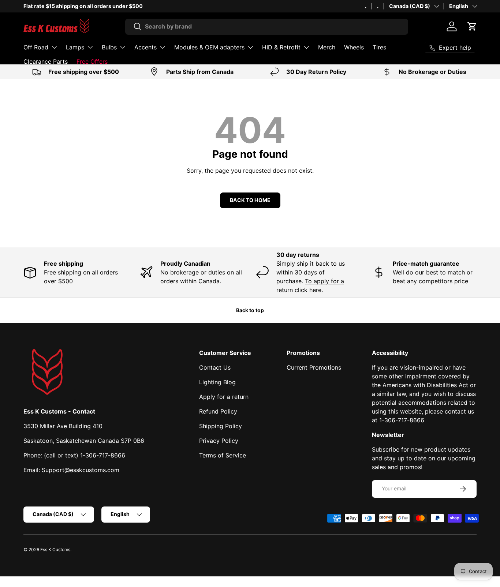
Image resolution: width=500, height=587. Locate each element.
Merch (326, 47)
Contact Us (215, 367)
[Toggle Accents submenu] (162, 47)
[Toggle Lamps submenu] (90, 47)
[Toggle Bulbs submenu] (122, 47)
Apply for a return (224, 396)
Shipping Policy (220, 426)
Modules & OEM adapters (209, 47)
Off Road (35, 47)
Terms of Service (222, 455)
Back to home (250, 200)
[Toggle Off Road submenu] (54, 47)
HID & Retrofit (281, 47)
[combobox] (266, 26)
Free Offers (92, 61)
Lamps (75, 47)
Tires (379, 47)
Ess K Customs (55, 549)
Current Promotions (314, 367)
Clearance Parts (45, 61)
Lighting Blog (217, 382)
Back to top (250, 310)
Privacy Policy (218, 440)
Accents (145, 47)
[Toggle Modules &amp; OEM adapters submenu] (250, 47)
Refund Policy (218, 411)
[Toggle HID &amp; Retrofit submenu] (306, 47)
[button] (472, 26)
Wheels (354, 47)
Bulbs (109, 47)
